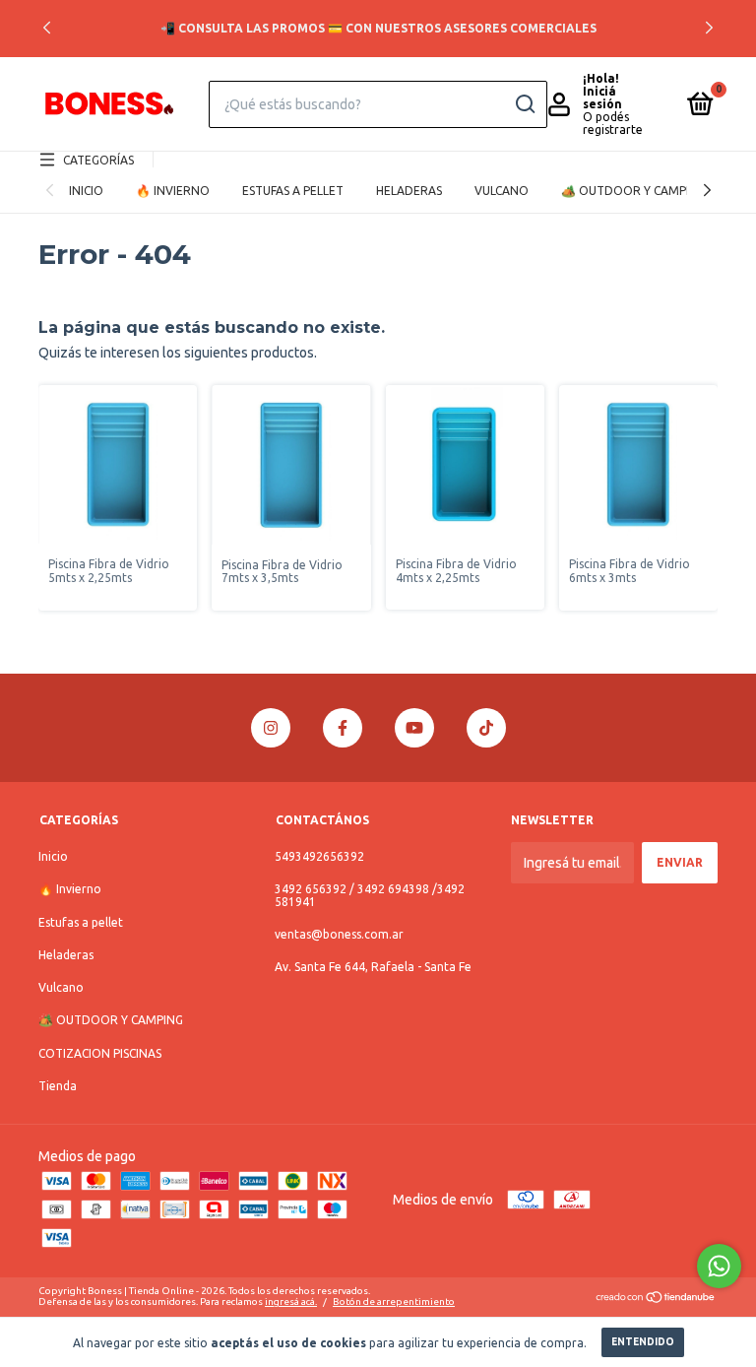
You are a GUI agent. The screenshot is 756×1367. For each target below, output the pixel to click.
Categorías (98, 160)
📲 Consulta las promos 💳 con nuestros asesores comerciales (378, 28)
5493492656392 (319, 856)
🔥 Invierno (173, 190)
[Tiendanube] (656, 1299)
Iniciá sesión (602, 97)
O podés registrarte (613, 123)
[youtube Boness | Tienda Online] (414, 728)
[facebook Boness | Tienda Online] (342, 728)
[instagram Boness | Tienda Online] (270, 728)
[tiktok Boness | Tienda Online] (486, 728)
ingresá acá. (291, 1301)
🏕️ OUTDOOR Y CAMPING (633, 190)
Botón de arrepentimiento (394, 1301)
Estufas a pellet (293, 190)
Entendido (642, 1341)
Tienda (57, 1085)
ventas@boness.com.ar (339, 934)
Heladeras (409, 190)
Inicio (86, 190)
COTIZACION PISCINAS (99, 1053)
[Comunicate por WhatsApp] (719, 1266)
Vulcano (501, 190)
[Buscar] (524, 104)
